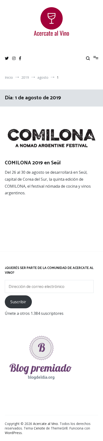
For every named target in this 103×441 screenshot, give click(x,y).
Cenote (39, 428)
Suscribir (18, 301)
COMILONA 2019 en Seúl (33, 163)
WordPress (13, 432)
